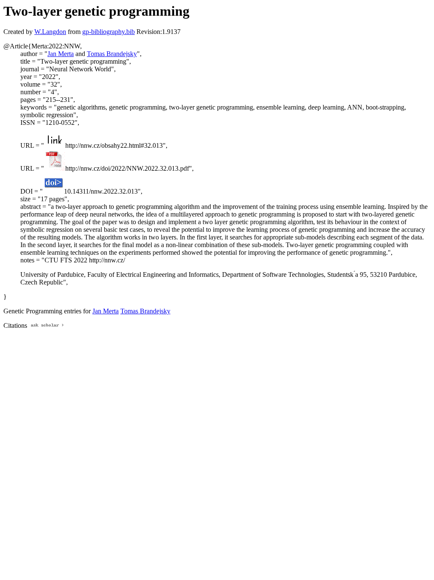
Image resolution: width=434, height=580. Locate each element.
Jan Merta (60, 53)
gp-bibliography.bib (108, 31)
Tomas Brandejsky (112, 53)
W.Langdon (50, 31)
